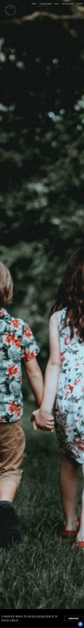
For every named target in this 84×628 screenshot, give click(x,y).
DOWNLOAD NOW (73, 618)
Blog (56, 4)
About (34, 4)
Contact (79, 4)
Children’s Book (46, 4)
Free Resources (67, 4)
